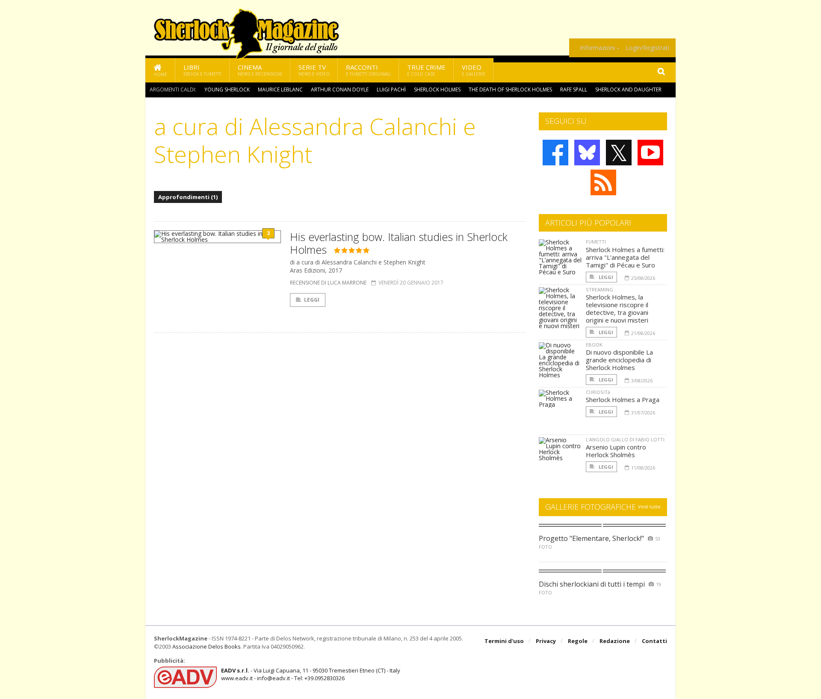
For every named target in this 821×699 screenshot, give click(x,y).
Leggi (311, 299)
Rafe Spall (573, 89)
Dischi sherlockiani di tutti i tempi (592, 584)
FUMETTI (596, 241)
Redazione (615, 641)
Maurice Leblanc (280, 89)
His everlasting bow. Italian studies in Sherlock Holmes (399, 243)
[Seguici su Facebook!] (555, 152)
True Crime (426, 70)
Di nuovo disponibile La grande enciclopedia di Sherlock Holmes (619, 360)
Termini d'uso (504, 641)
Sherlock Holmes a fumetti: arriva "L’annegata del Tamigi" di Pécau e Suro (625, 257)
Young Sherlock (227, 89)
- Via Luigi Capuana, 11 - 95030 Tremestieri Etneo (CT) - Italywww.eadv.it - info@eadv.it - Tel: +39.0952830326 (310, 674)
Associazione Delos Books (206, 646)
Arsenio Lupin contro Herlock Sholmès (616, 451)
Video (473, 70)
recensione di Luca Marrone (328, 282)
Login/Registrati (647, 48)
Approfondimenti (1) (188, 197)
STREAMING (599, 289)
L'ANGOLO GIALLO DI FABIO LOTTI (625, 439)
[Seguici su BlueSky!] (587, 152)
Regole (578, 641)
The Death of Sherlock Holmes (510, 89)
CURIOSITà (598, 392)
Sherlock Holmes (437, 89)
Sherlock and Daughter (628, 89)
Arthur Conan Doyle (340, 89)
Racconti (368, 70)
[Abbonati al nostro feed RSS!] (603, 182)
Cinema (260, 70)
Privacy (546, 641)
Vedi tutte (649, 506)
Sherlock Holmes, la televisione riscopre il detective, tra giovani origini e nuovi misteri (617, 308)
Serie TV (314, 70)
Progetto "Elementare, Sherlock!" (591, 538)
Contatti (654, 641)
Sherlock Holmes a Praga (622, 399)
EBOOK (594, 344)
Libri (202, 70)
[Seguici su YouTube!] (650, 152)
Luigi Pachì (391, 89)
